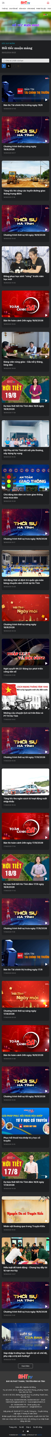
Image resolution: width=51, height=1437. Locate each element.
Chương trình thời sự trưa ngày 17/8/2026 (25, 928)
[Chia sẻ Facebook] (4, 66)
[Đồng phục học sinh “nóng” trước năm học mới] (25, 259)
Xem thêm (25, 1366)
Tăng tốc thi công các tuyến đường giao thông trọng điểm (24, 192)
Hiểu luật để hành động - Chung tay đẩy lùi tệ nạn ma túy (25, 1269)
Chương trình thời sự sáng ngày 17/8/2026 (20, 1012)
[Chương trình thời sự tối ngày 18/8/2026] (25, 218)
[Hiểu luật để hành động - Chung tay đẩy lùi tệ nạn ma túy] (25, 1250)
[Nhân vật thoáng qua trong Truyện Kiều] (25, 1209)
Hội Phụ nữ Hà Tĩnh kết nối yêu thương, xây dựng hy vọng (24, 451)
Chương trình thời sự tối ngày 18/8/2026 (24, 235)
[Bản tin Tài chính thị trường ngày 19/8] (25, 88)
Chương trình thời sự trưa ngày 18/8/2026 (25, 539)
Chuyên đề (13, 8)
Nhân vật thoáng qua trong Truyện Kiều (24, 1226)
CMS (22, 1435)
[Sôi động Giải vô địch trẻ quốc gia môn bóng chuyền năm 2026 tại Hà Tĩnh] (25, 563)
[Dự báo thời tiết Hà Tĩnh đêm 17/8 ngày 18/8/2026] (25, 867)
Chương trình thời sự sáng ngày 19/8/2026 (20, 148)
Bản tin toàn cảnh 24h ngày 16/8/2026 (23, 1055)
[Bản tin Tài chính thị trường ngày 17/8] (25, 953)
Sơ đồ (21, 1427)
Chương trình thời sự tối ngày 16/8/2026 (24, 1096)
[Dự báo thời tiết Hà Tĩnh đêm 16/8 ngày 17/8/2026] (25, 1165)
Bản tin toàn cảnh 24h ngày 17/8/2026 (23, 843)
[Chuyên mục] (3, 2)
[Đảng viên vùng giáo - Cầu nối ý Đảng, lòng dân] (25, 345)
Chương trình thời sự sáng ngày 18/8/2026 (20, 626)
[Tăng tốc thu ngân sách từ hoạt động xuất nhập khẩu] (25, 782)
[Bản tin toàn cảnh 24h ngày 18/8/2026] (25, 304)
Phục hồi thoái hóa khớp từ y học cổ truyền (22, 1139)
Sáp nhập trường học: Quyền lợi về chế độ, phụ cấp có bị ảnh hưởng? (25, 1354)
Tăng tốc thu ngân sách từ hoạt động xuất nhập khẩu (25, 800)
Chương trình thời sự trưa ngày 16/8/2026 (25, 1311)
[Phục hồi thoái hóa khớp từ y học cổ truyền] (25, 1121)
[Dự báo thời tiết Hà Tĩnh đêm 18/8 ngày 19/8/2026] (25, 389)
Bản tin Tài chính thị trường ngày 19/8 (23, 105)
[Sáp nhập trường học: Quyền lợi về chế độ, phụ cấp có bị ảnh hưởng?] (25, 1336)
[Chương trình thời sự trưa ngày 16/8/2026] (25, 1295)
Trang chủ (13, 1427)
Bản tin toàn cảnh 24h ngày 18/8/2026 (23, 320)
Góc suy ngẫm (8, 43)
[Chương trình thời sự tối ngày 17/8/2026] (25, 740)
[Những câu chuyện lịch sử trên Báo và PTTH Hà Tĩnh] (25, 696)
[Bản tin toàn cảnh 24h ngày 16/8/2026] (25, 1038)
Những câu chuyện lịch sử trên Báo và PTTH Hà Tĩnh (23, 714)
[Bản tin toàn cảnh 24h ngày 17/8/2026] (25, 826)
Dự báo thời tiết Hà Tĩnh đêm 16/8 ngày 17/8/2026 (24, 1183)
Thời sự (5, 8)
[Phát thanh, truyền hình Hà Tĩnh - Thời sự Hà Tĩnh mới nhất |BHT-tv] (25, 3)
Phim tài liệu (41, 8)
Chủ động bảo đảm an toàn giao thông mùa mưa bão (23, 496)
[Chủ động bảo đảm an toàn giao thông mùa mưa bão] (25, 478)
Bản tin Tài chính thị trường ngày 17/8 (23, 969)
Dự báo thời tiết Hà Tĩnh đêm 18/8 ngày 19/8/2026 (24, 407)
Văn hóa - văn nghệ (27, 8)
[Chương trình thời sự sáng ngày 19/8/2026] (25, 129)
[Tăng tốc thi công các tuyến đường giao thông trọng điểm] (25, 174)
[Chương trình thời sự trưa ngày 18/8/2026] (25, 522)
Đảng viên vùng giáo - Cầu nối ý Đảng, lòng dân (23, 363)
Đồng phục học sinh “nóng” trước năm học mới (24, 277)
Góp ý (28, 1427)
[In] (18, 66)
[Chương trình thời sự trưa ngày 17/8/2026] (25, 911)
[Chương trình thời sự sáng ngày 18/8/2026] (25, 607)
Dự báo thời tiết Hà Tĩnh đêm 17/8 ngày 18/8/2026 (24, 885)
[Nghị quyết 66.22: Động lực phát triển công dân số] (25, 652)
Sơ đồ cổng (37, 1427)
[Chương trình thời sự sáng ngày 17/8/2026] (25, 994)
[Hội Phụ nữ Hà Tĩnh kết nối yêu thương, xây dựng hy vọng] (25, 433)
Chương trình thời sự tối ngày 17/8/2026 (24, 757)
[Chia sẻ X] (8, 66)
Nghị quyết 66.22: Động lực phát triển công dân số (23, 670)
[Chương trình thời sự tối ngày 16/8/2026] (25, 1079)
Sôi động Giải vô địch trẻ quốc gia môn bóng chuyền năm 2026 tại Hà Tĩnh (24, 581)
